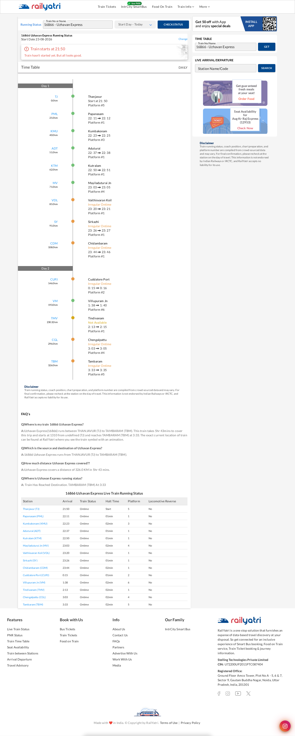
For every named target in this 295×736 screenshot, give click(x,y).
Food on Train (69, 641)
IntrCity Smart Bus (177, 629)
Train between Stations (22, 653)
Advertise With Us (125, 653)
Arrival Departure (19, 659)
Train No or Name (56, 20)
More (203, 6)
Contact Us (120, 635)
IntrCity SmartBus (134, 6)
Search (266, 68)
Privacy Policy (190, 723)
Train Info (184, 6)
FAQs (116, 641)
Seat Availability (18, 647)
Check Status (173, 24)
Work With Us (122, 659)
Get (266, 46)
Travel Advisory (18, 665)
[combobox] (73, 24)
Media (117, 665)
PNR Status (14, 635)
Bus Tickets (67, 629)
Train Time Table (18, 641)
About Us (119, 629)
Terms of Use (169, 723)
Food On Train (162, 6)
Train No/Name (207, 42)
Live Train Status (18, 629)
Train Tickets (107, 6)
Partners (118, 647)
